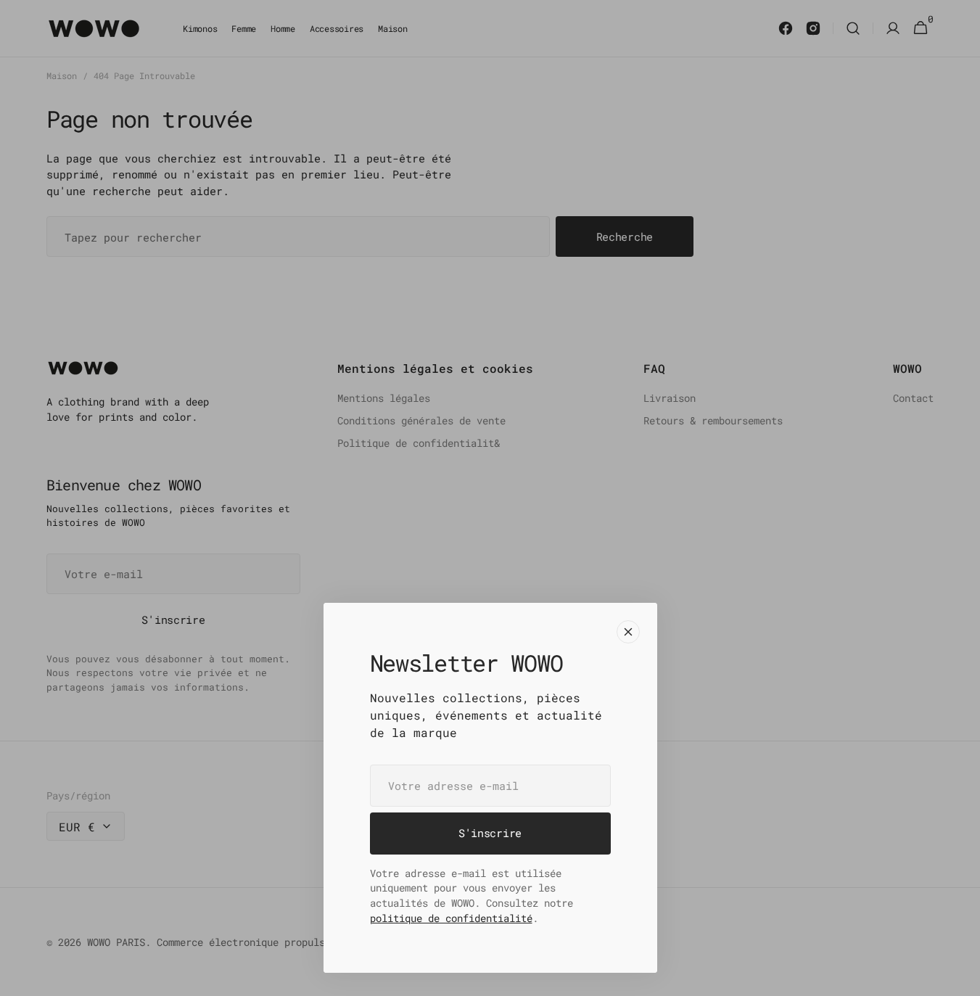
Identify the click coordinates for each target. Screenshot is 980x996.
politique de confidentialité (451, 918)
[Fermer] (628, 631)
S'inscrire (490, 833)
